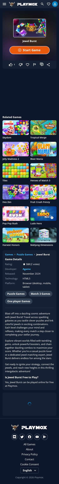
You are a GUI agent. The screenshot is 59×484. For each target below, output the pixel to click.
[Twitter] (22, 437)
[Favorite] (28, 65)
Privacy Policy (30, 454)
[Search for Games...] (42, 4)
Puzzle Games (25, 254)
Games (9, 254)
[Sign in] (55, 4)
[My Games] (48, 4)
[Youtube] (37, 437)
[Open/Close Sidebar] (4, 4)
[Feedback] (35, 65)
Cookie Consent (29, 464)
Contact (29, 459)
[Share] (48, 65)
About (29, 449)
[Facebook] (29, 437)
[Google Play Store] (45, 437)
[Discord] (14, 437)
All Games (29, 444)
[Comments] (42, 65)
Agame (27, 269)
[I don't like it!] (21, 65)
